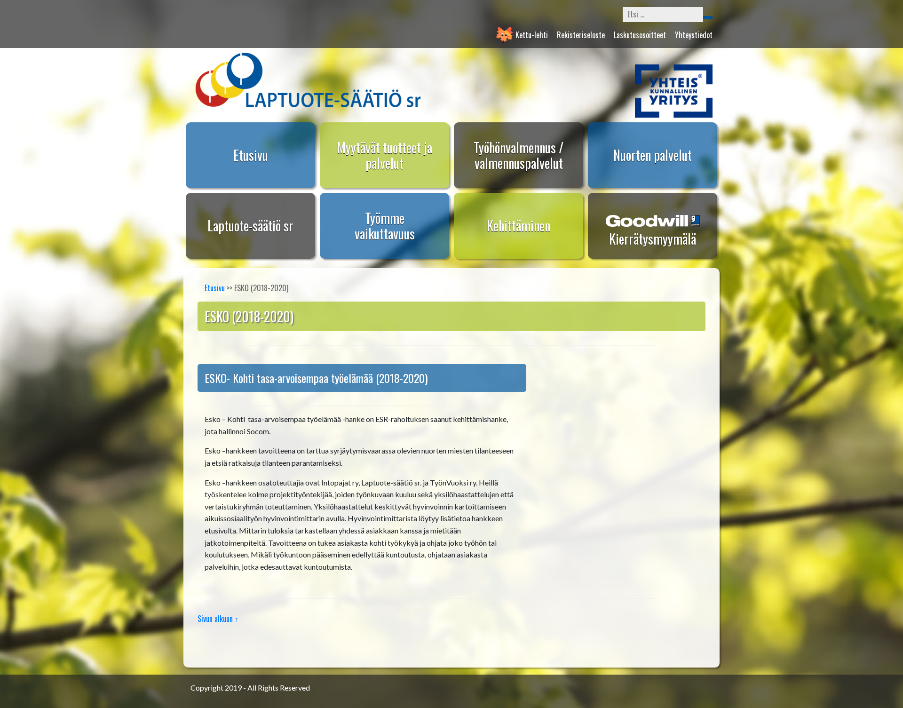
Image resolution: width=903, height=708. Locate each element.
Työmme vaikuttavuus (385, 226)
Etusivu (250, 155)
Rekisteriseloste (581, 34)
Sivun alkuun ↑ (218, 618)
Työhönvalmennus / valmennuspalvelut (518, 155)
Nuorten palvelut (652, 155)
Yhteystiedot (694, 34)
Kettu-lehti (531, 34)
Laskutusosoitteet (640, 34)
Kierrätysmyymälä (652, 238)
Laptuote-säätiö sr (250, 225)
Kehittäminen (518, 225)
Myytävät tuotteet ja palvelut (384, 155)
